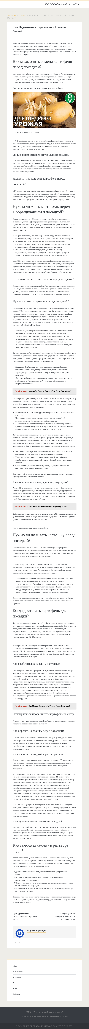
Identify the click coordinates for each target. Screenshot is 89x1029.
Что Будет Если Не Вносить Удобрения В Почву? (65, 918)
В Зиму (23, 15)
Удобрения (16, 994)
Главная (12, 15)
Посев (15, 983)
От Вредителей (17, 972)
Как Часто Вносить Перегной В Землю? (25, 918)
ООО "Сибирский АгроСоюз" (63, 4)
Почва (15, 988)
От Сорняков (17, 977)
